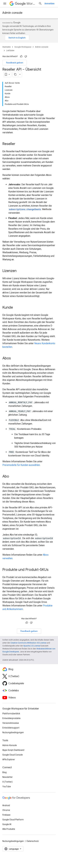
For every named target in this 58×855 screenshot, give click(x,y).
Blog (4, 772)
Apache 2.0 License (31, 646)
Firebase (6, 815)
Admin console (12, 13)
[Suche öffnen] (40, 3)
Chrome (6, 810)
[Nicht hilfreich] (25, 56)
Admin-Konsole (9, 745)
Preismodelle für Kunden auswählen (21, 465)
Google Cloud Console (12, 755)
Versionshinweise (10, 723)
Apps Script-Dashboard (13, 750)
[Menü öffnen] (5, 3)
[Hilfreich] (21, 56)
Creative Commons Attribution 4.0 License (28, 643)
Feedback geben (14, 62)
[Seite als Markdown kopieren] (15, 74)
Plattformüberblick (11, 713)
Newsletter (7, 777)
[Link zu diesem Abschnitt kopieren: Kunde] (16, 307)
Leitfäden (10, 50)
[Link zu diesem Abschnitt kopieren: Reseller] (18, 144)
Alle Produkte (8, 829)
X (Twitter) (7, 782)
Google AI (6, 824)
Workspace (31, 4)
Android (6, 805)
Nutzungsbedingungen (13, 732)
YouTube (6, 786)
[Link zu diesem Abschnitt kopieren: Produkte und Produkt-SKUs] (51, 570)
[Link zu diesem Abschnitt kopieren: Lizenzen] (19, 271)
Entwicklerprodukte (11, 718)
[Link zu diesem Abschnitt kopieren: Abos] (14, 358)
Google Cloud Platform (13, 819)
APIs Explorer (8, 759)
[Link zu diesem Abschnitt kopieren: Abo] (12, 476)
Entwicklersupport (10, 728)
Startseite (6, 47)
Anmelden (49, 3)
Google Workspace (22, 47)
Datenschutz (33, 841)
